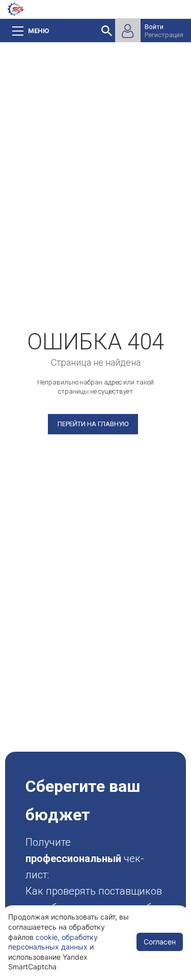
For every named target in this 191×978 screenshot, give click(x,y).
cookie (47, 937)
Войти (154, 27)
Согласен (160, 941)
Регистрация (164, 35)
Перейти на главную (93, 424)
